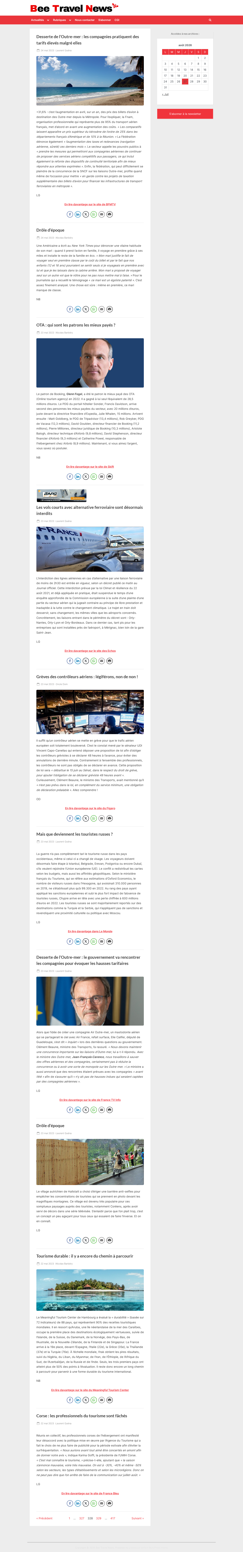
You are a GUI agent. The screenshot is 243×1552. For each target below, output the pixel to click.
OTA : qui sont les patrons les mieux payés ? (75, 325)
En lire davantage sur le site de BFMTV (90, 204)
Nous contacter (85, 20)
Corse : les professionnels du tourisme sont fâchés (81, 1415)
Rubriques (59, 20)
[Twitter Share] (86, 214)
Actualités (37, 20)
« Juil (165, 94)
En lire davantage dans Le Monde (90, 931)
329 (98, 1518)
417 (112, 1518)
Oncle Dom (62, 684)
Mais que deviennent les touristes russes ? (74, 834)
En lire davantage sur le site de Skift (90, 466)
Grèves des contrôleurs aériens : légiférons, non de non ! (87, 676)
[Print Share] (109, 214)
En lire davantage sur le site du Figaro (90, 808)
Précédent (45, 1518)
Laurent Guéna (64, 50)
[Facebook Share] (70, 214)
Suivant (137, 1518)
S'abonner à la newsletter (185, 113)
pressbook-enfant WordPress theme (148, 1547)
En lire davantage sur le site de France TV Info (90, 1100)
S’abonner (104, 20)
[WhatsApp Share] (94, 214)
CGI (117, 20)
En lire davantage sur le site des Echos (90, 650)
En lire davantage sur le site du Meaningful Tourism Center (90, 1390)
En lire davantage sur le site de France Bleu (90, 1493)
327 (81, 1518)
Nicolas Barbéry (64, 237)
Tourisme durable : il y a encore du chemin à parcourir (84, 1256)
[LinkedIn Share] (78, 214)
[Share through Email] (102, 214)
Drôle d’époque (50, 230)
